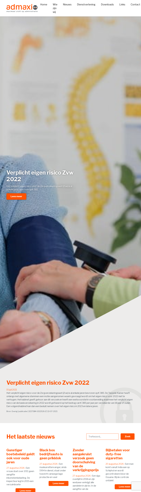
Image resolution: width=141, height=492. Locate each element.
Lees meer (16, 196)
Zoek (127, 436)
